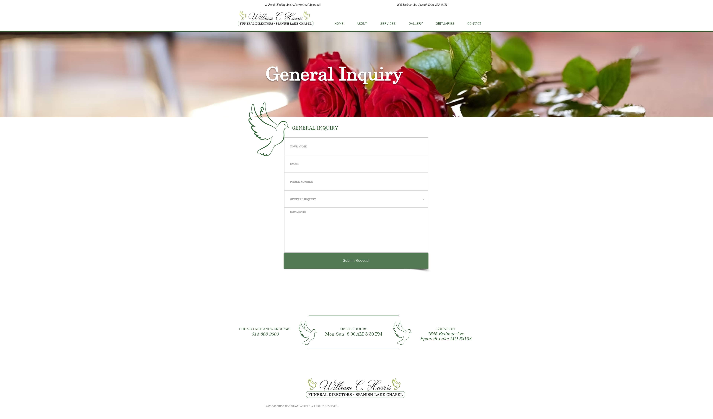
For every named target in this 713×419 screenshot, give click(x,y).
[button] (474, 24)
